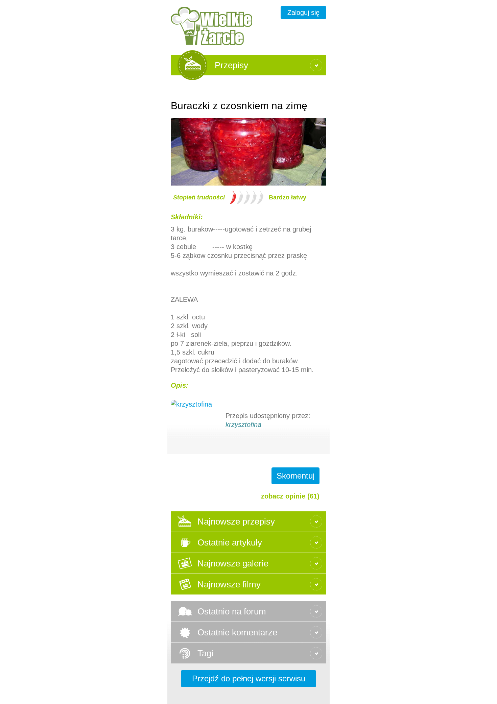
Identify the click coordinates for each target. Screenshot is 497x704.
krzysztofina (243, 424)
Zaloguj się (303, 12)
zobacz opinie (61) (290, 496)
